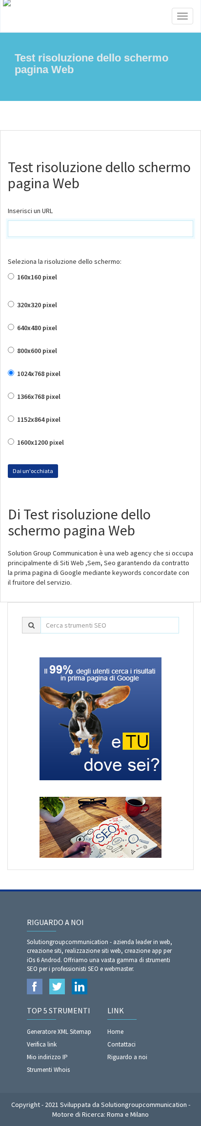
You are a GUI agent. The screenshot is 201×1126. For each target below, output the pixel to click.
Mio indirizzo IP (47, 1057)
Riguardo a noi (127, 1057)
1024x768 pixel (38, 373)
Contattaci (121, 1044)
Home (115, 1031)
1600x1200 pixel (40, 442)
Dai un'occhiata (33, 470)
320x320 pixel (36, 304)
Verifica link (42, 1044)
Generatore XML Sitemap (59, 1031)
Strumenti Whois (48, 1070)
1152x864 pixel (38, 419)
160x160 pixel (36, 277)
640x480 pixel (36, 327)
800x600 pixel (36, 350)
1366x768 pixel (38, 396)
